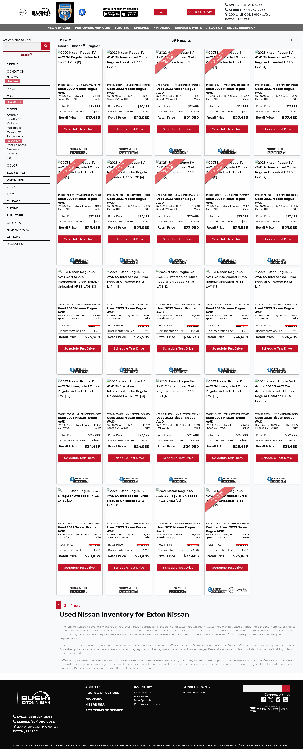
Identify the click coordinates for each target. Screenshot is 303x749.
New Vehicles (143, 692)
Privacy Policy (67, 745)
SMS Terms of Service (104, 710)
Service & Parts (196, 687)
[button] (82, 12)
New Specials (142, 700)
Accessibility (43, 745)
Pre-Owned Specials (147, 704)
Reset (25, 55)
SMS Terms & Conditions (98, 745)
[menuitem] (27, 77)
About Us (93, 687)
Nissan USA (94, 704)
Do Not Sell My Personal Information (163, 745)
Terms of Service (206, 745)
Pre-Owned (141, 696)
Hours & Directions (102, 693)
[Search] (45, 46)
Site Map (125, 745)
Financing (93, 698)
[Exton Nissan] (34, 11)
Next (75, 605)
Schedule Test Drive (79, 129)
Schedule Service (194, 692)
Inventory (143, 687)
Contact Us (22, 745)
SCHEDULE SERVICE (200, 12)
